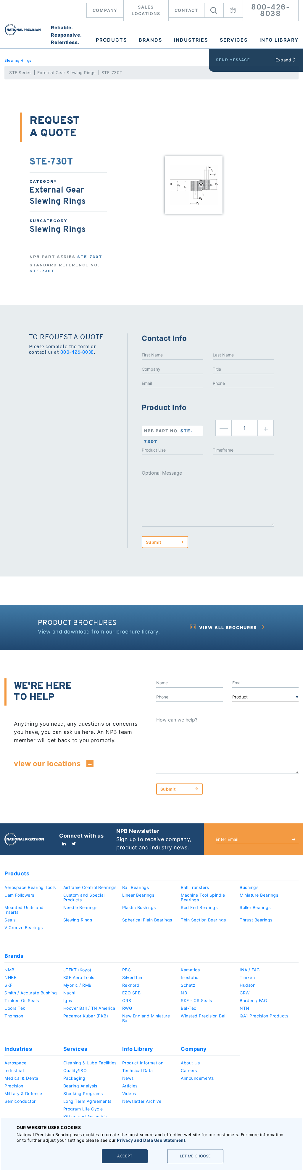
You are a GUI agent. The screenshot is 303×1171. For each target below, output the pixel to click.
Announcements (197, 1078)
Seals (10, 919)
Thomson (13, 1015)
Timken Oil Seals (21, 1000)
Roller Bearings (255, 907)
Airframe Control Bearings (90, 887)
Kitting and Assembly (85, 1116)
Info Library (279, 40)
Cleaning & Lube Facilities (90, 1062)
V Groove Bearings (23, 927)
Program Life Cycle (83, 1108)
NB (184, 992)
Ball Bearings (135, 887)
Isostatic (190, 977)
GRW (245, 992)
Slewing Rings (18, 60)
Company (105, 10)
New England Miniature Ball (146, 1018)
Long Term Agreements (87, 1101)
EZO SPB (131, 992)
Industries (191, 40)
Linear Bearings (138, 895)
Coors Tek (14, 1008)
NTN (244, 1008)
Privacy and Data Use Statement (151, 1140)
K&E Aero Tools (78, 977)
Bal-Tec (188, 1008)
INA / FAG (250, 969)
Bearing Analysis (80, 1085)
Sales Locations (146, 10)
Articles (130, 1085)
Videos (129, 1093)
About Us (190, 1062)
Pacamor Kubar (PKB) (85, 1015)
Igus (67, 1000)
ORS (126, 1000)
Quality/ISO (75, 1070)
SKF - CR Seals (196, 1000)
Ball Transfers (195, 887)
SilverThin (132, 977)
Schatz (188, 985)
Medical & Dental (21, 1078)
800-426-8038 (270, 10)
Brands (150, 40)
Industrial (14, 1070)
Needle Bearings (80, 907)
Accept (124, 1156)
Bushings (249, 887)
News (128, 1078)
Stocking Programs (83, 1093)
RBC (126, 969)
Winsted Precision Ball (203, 1015)
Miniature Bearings (259, 895)
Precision (13, 1085)
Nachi (69, 992)
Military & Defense (23, 1093)
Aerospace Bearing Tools (30, 887)
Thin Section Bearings (203, 919)
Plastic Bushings (139, 907)
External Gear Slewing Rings (66, 72)
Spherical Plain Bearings (147, 919)
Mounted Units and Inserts (24, 910)
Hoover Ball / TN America (89, 1008)
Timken (247, 977)
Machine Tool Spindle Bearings (203, 897)
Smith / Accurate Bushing (30, 992)
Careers (189, 1070)
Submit (153, 542)
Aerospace (15, 1062)
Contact (186, 10)
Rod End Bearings (199, 907)
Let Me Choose (195, 1156)
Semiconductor (20, 1101)
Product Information (143, 1062)
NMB (9, 969)
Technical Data (137, 1070)
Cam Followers (19, 895)
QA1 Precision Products (264, 1015)
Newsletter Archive (142, 1101)
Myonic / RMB (77, 985)
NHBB (10, 977)
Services (234, 40)
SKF (8, 985)
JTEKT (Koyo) (77, 969)
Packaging (74, 1078)
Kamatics (190, 969)
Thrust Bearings (256, 919)
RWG (127, 1008)
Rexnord (131, 985)
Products (111, 40)
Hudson (247, 985)
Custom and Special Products (84, 897)
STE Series (20, 72)
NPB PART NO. (168, 432)
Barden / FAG (253, 1000)
